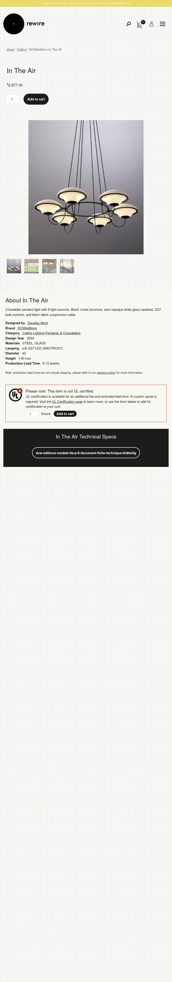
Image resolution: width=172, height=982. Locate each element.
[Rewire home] (23, 23)
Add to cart (36, 99)
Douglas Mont (38, 322)
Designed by (15, 322)
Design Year (14, 338)
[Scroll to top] (156, 971)
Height (10, 358)
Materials (12, 343)
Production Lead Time (22, 363)
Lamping (12, 348)
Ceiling (21, 49)
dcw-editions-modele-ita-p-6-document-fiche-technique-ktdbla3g (86, 452)
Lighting (38, 332)
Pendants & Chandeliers (63, 332)
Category (12, 332)
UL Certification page (67, 401)
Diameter (12, 353)
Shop (10, 49)
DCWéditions (27, 328)
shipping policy (106, 372)
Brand (10, 328)
